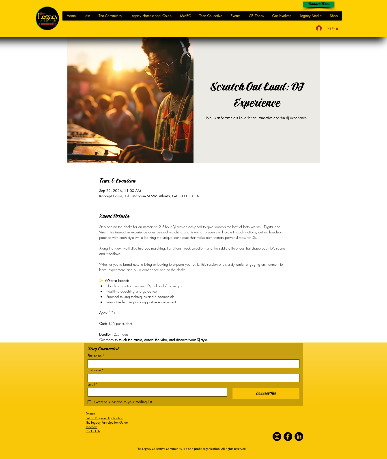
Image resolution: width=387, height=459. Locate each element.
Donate (90, 414)
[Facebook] (288, 436)
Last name (95, 370)
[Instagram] (277, 436)
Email (93, 384)
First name (96, 356)
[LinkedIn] (299, 436)
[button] (337, 28)
